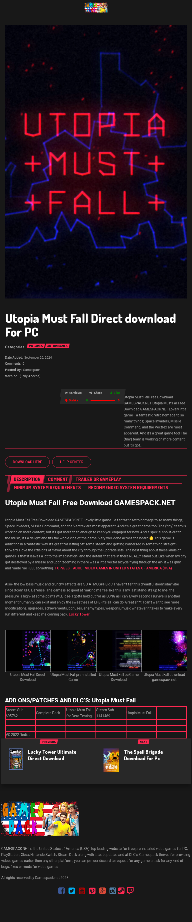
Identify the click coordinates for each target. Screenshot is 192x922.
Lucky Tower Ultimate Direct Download (52, 754)
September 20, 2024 (38, 357)
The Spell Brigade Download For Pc (143, 754)
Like (117, 393)
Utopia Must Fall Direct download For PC (90, 325)
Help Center (72, 462)
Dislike (73, 400)
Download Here (27, 462)
